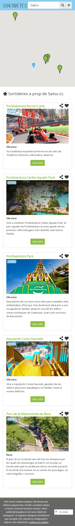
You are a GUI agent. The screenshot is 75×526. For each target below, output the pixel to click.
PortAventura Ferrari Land (25, 106)
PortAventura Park (19, 256)
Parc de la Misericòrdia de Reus (28, 414)
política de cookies (38, 522)
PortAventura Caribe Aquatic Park (30, 177)
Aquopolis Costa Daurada (24, 339)
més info (37, 163)
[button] (45, 60)
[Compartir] (61, 106)
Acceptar (63, 512)
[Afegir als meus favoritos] (67, 106)
